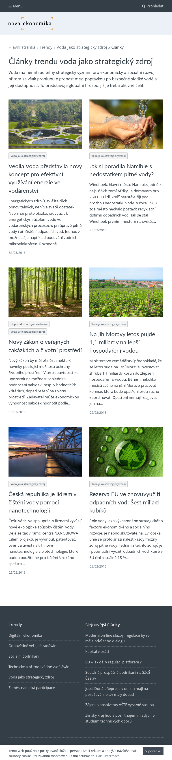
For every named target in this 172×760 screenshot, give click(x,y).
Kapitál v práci (97, 651)
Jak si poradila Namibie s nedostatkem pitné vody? (121, 170)
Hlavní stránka (22, 47)
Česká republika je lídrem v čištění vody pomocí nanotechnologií (42, 502)
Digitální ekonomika (25, 635)
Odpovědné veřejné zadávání (29, 324)
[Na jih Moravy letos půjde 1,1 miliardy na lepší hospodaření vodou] (126, 292)
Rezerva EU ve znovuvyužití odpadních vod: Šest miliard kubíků (124, 502)
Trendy (46, 47)
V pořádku (153, 751)
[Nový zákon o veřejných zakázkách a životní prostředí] (45, 292)
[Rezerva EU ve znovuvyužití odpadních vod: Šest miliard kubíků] (126, 452)
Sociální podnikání (24, 656)
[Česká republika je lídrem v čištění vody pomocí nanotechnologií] (45, 452)
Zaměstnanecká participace (32, 687)
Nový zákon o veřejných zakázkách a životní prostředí (45, 345)
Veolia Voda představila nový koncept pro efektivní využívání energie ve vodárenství (45, 178)
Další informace (108, 756)
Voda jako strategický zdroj (82, 47)
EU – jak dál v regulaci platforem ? (113, 662)
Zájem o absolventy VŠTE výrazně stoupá (119, 704)
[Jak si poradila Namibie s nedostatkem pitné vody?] (126, 124)
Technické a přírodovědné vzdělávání (39, 666)
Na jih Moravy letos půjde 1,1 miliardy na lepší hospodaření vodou (122, 342)
